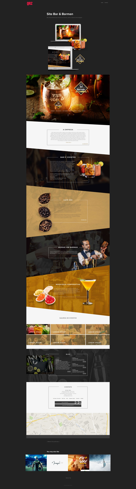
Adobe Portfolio (70, 485)
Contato (106, 2)
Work (102, 2)
